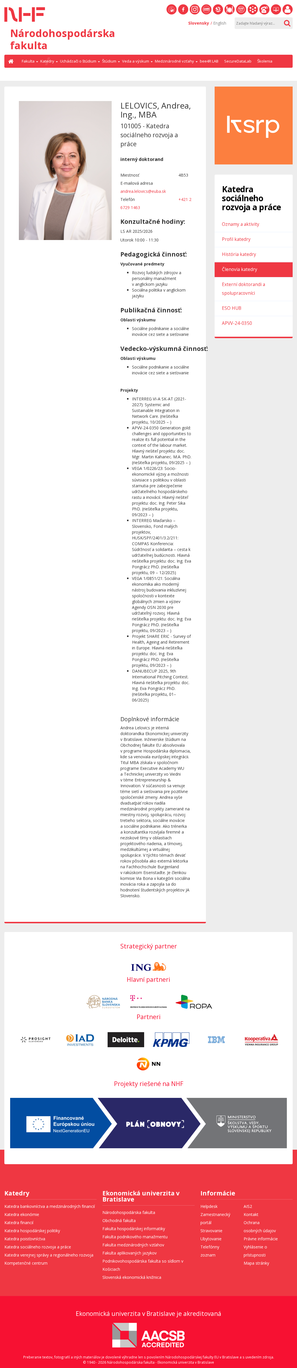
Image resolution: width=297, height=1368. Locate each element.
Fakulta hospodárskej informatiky (133, 1228)
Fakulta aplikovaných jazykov (129, 1253)
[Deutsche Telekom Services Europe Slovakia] (148, 1001)
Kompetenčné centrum (26, 1263)
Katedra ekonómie (21, 1214)
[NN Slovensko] (148, 1063)
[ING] (148, 966)
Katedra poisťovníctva (24, 1238)
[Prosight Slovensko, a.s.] (35, 1039)
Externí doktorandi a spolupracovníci (243, 288)
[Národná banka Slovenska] (103, 1001)
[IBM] (216, 1039)
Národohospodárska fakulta (128, 1212)
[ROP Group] (193, 1001)
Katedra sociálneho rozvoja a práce (37, 1247)
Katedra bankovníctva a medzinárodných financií (49, 1206)
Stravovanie (211, 1230)
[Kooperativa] (261, 1039)
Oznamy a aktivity (240, 224)
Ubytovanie (211, 1238)
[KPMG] (171, 1039)
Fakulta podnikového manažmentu (135, 1236)
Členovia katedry (239, 269)
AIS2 (248, 1206)
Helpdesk (209, 1206)
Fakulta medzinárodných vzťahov (133, 1245)
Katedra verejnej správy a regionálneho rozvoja (48, 1255)
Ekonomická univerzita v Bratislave (141, 1196)
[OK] (287, 23)
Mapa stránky (256, 1263)
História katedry (239, 254)
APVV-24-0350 (237, 323)
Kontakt (251, 1214)
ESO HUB (231, 308)
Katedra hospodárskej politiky (32, 1230)
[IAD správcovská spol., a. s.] (80, 1039)
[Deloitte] (126, 1039)
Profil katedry (236, 239)
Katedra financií (18, 1222)
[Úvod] (11, 61)
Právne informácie (261, 1238)
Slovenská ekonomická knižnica (131, 1277)
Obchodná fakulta (119, 1220)
